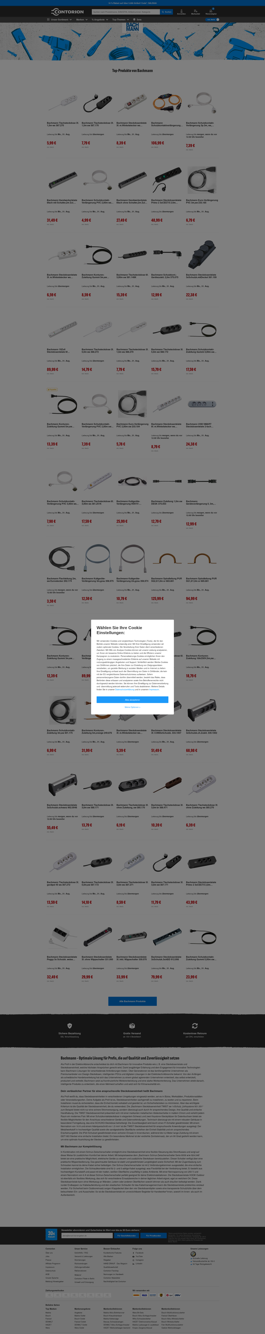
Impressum (154, 689)
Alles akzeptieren (132, 699)
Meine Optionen (132, 707)
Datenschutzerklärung (124, 689)
